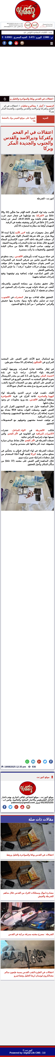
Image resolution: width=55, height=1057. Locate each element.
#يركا (33, 454)
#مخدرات (18, 297)
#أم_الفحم (13, 433)
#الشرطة (40, 430)
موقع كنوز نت (43, 777)
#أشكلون (37, 362)
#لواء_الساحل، (19, 430)
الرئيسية (50, 106)
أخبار (41, 106)
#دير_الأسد (20, 232)
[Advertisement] (27, 71)
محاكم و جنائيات (28, 106)
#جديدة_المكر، (47, 376)
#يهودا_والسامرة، (46, 396)
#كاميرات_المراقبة (45, 433)
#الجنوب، (5, 297)
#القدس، (18, 256)
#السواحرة (6, 396)
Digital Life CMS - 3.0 (34, 1053)
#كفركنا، (40, 215)
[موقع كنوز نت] (27, 794)
